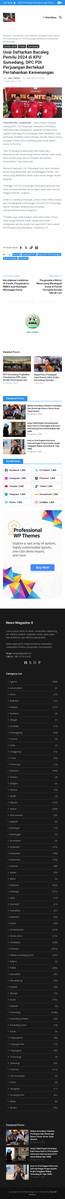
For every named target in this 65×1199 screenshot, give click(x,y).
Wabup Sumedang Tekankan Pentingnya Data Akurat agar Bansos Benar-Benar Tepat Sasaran (44, 408)
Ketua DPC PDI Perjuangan (49, 254)
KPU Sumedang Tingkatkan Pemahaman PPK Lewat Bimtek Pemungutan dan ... (16, 377)
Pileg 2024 (23, 258)
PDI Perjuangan (10, 258)
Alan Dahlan (14, 78)
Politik (22, 46)
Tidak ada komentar (35, 78)
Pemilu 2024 (10, 46)
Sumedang (18, 35)
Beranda (7, 35)
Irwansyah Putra (29, 254)
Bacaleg (16, 254)
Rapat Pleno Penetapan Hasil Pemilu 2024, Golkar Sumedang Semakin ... (46, 377)
